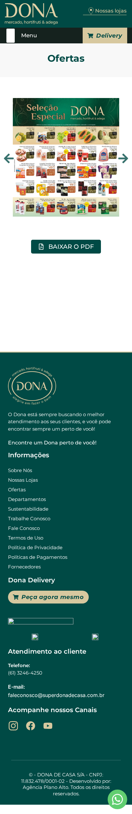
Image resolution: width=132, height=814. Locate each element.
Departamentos (27, 499)
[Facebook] (30, 725)
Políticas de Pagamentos (37, 557)
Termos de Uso (25, 538)
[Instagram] (13, 725)
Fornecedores (24, 567)
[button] (10, 36)
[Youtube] (48, 725)
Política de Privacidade (35, 547)
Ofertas (17, 490)
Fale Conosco (24, 528)
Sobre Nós (20, 470)
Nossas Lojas (23, 480)
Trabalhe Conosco (29, 518)
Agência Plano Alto (45, 787)
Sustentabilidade (28, 509)
